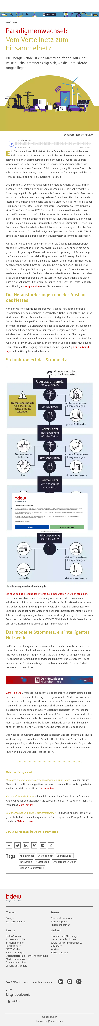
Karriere (55, 949)
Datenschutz (56, 1021)
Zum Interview (46, 788)
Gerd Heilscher (14, 692)
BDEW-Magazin (59, 952)
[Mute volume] (15, 147)
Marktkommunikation (18, 959)
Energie (10, 918)
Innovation (26, 861)
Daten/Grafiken (14, 936)
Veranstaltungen (15, 952)
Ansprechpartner (60, 924)
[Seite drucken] (51, 846)
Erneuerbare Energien (64, 861)
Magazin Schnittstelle (32, 867)
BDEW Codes (13, 949)
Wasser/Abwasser (16, 921)
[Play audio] (11, 144)
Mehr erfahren (25, 821)
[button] (9, 846)
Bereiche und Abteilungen (65, 936)
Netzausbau (42, 861)
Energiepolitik (45, 855)
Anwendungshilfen (16, 939)
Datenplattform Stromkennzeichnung (27, 955)
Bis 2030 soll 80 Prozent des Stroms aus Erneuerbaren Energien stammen (46, 593)
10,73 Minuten (32, 286)
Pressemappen (59, 921)
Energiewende (65, 855)
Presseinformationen (62, 918)
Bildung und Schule (16, 965)
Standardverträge (16, 962)
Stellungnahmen (15, 942)
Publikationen (13, 945)
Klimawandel (27, 855)
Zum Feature (26, 804)
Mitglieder (56, 945)
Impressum (42, 1021)
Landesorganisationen (63, 939)
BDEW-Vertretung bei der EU (67, 942)
